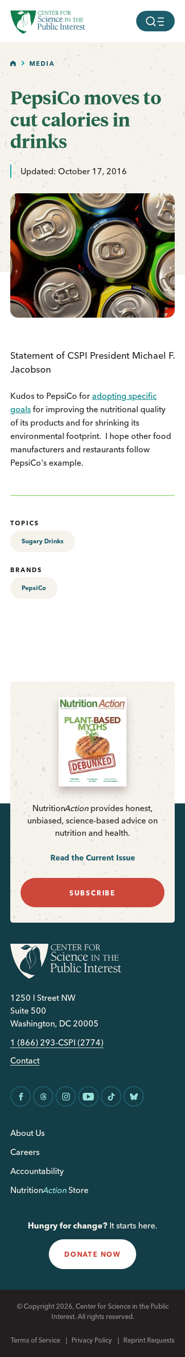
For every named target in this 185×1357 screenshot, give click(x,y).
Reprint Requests (149, 1340)
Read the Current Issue (92, 857)
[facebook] (20, 1096)
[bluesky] (133, 1096)
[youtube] (88, 1096)
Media (42, 63)
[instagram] (65, 1096)
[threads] (43, 1096)
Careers (25, 1152)
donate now (92, 1254)
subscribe (92, 893)
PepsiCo (34, 588)
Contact (25, 1061)
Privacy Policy (91, 1340)
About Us (27, 1133)
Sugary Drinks (43, 541)
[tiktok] (111, 1096)
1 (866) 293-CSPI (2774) (56, 1043)
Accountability (37, 1171)
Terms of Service (35, 1340)
